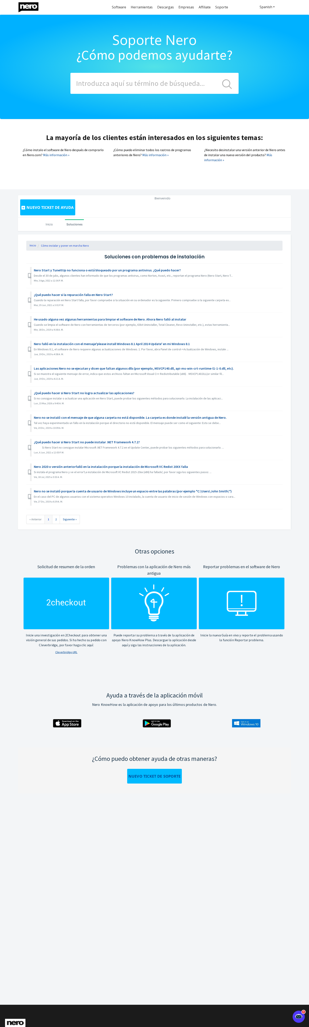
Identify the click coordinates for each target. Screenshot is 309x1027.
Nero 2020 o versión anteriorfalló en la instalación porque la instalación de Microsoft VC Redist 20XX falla (111, 466)
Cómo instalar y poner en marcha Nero (65, 245)
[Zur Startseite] (31, 6)
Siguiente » (70, 519)
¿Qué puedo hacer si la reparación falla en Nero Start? (73, 295)
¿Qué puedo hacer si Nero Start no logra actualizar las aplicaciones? (84, 393)
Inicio (49, 224)
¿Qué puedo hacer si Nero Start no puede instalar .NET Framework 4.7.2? (87, 442)
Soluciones (74, 224)
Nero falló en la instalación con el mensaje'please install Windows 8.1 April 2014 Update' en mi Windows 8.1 (112, 344)
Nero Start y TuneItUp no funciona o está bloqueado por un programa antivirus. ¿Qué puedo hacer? (107, 270)
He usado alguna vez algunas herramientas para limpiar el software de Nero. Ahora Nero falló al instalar (110, 319)
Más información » (56, 155)
